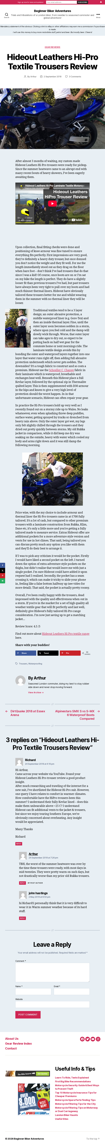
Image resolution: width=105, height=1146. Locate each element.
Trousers (23, 663)
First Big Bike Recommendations (73, 1081)
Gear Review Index (18, 1043)
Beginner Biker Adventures (52, 10)
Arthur (33, 76)
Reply (18, 844)
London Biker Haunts (66, 1115)
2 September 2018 (52, 76)
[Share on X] (2, 570)
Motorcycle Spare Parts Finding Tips (75, 1100)
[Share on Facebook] (2, 565)
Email (57, 986)
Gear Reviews (52, 47)
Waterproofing (35, 663)
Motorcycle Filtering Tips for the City (75, 1104)
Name (18, 986)
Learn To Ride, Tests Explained (72, 1077)
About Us (12, 1038)
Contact (11, 1048)
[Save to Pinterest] (2, 575)
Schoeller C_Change (61, 370)
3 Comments (75, 76)
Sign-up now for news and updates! (30, 2)
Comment (20, 961)
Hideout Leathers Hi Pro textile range (65, 634)
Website (19, 999)
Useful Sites (61, 1119)
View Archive (36, 692)
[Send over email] (2, 580)
